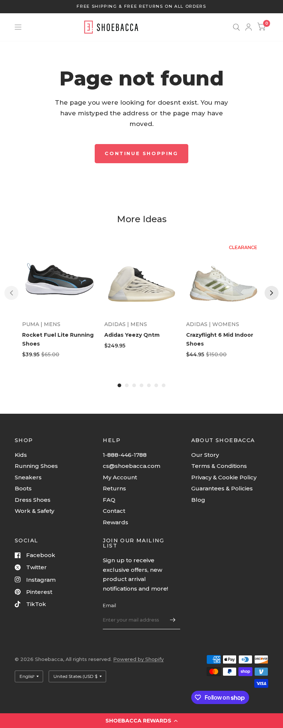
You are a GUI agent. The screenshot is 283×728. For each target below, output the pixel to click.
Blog (198, 499)
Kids (21, 454)
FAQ (109, 499)
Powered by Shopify (138, 659)
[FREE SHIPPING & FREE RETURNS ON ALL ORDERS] (141, 6)
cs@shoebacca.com (131, 465)
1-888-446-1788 (125, 454)
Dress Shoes (32, 499)
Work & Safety (34, 510)
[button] (141, 720)
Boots (23, 488)
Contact (114, 510)
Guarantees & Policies (222, 488)
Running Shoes (36, 465)
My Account (120, 477)
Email (109, 605)
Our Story (205, 454)
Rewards (115, 522)
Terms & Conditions (219, 465)
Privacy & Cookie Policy (223, 477)
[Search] (236, 27)
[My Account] (248, 27)
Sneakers (28, 477)
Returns (114, 488)
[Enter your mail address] (172, 619)
